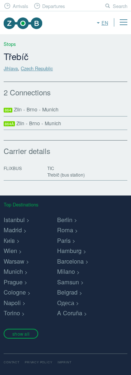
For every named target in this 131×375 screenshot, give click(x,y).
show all (20, 334)
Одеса (65, 302)
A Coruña (69, 312)
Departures (53, 6)
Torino (12, 312)
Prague (13, 281)
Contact (12, 362)
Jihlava (11, 68)
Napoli (12, 302)
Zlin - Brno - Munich (32, 109)
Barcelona (70, 261)
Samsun (68, 281)
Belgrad (67, 292)
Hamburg (69, 250)
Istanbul (14, 219)
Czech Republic (37, 68)
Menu (123, 22)
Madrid (13, 229)
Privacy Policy (38, 362)
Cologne (15, 292)
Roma (65, 229)
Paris (64, 240)
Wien (10, 250)
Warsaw (14, 261)
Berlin (64, 219)
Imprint (64, 362)
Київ (9, 240)
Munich (13, 271)
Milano (66, 271)
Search (120, 6)
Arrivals (20, 6)
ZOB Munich (23, 23)
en (105, 22)
